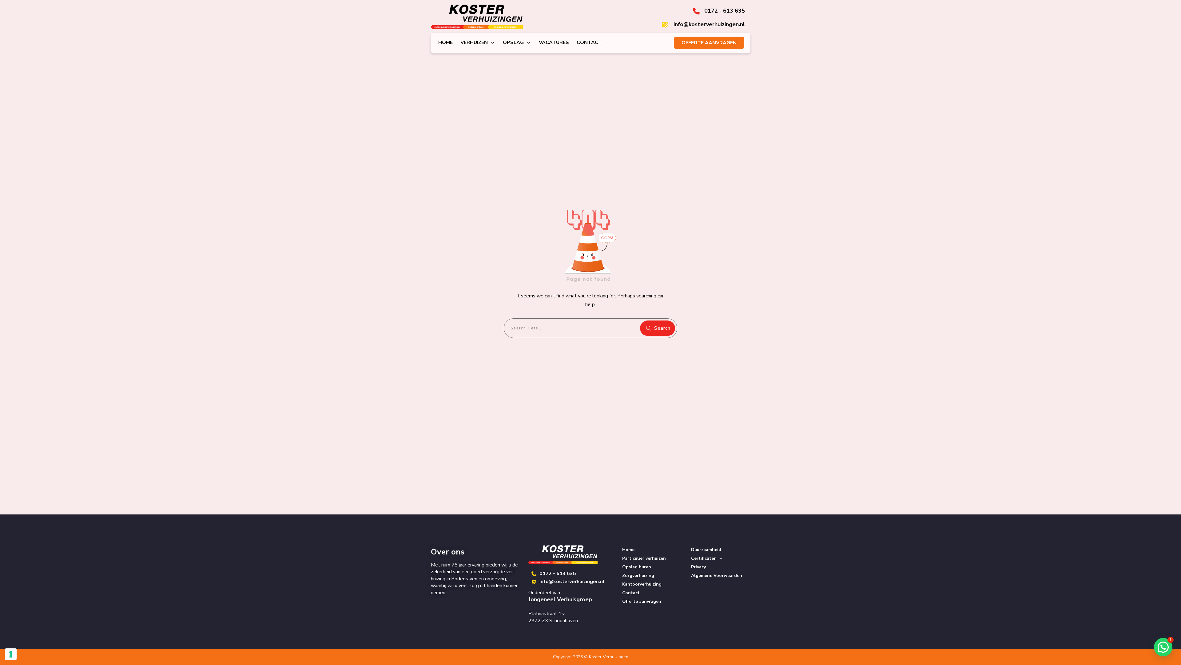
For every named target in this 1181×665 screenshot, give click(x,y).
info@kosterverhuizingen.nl (572, 581)
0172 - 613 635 (557, 573)
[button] (1163, 647)
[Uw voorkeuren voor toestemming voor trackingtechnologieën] (11, 654)
